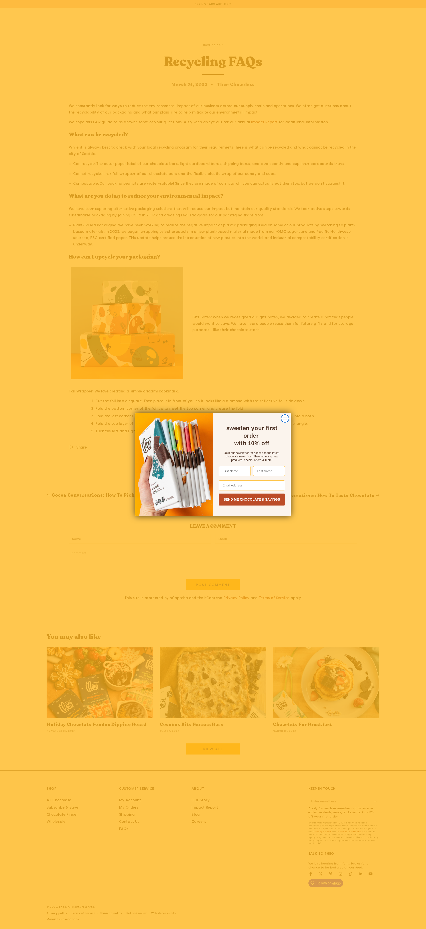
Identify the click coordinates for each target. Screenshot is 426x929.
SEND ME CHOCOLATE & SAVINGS (252, 499)
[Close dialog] (285, 418)
